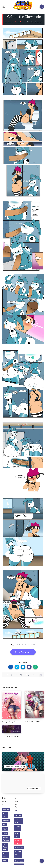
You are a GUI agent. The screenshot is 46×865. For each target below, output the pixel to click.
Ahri (4, 825)
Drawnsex (19, 861)
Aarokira (6, 809)
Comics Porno (19, 22)
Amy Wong (5, 855)
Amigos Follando (6, 838)
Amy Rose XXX (5, 846)
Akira (5, 833)
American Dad (18, 821)
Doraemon (19, 847)
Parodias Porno (29, 645)
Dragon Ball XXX (18, 854)
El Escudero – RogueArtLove (11, 736)
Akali (5, 829)
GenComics (9, 22)
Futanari (20, 645)
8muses (18, 815)
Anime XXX (17, 828)
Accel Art (5, 815)
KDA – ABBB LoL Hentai (32, 721)
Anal (4, 860)
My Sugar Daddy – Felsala (10, 722)
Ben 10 (16, 835)
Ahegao (6, 820)
